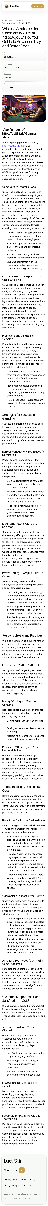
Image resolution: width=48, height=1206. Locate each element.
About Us (8, 1198)
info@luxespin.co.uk (15, 1185)
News (11, 20)
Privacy (17, 1198)
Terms (24, 1198)
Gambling (18, 20)
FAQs (32, 1179)
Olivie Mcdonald (10, 57)
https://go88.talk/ (11, 146)
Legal (31, 1198)
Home (4, 20)
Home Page (11, 1179)
